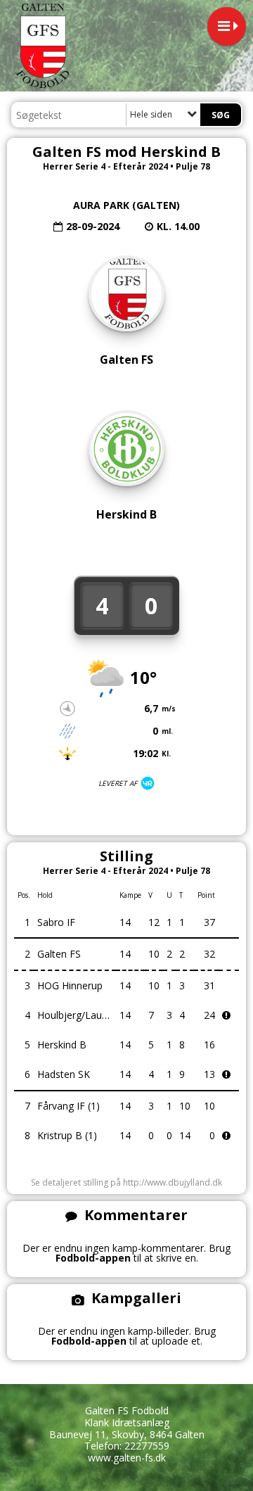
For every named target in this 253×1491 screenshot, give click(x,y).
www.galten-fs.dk (127, 1457)
